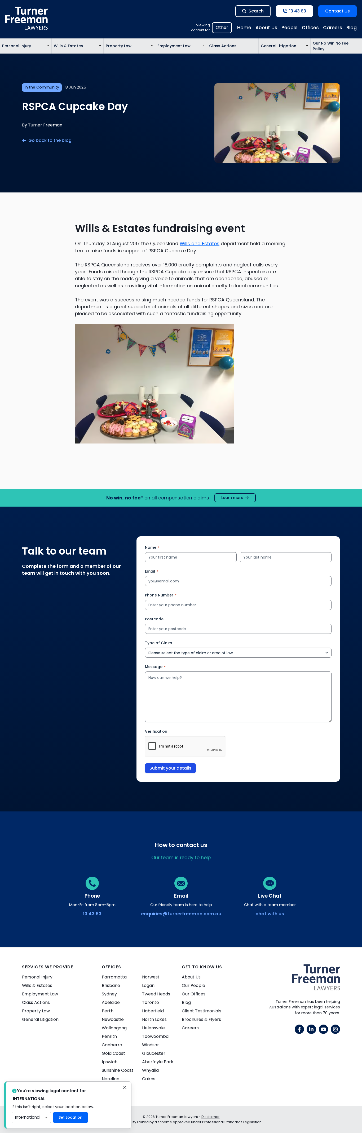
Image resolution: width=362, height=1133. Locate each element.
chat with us (269, 914)
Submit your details (170, 768)
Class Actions (222, 46)
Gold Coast (113, 1053)
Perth (107, 1011)
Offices (310, 27)
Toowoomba (155, 1036)
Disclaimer (210, 1116)
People (289, 27)
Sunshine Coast (118, 1070)
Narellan (110, 1079)
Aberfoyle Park (157, 1062)
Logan (148, 985)
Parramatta (114, 977)
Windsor (150, 1045)
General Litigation (278, 46)
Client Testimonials (201, 1011)
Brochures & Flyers (201, 1019)
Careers (332, 27)
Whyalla (150, 1070)
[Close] (125, 1088)
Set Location (70, 1117)
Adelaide (111, 1002)
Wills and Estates (199, 243)
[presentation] (185, 746)
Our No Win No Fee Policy (330, 46)
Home (244, 27)
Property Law (118, 46)
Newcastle (113, 1019)
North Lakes (154, 1019)
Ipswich (109, 1062)
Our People (193, 985)
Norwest (151, 977)
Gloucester (153, 1053)
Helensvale (153, 1028)
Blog (351, 27)
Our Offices (193, 994)
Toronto (150, 1002)
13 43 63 (92, 914)
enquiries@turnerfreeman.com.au (181, 914)
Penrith (109, 1036)
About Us (266, 27)
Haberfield (153, 1011)
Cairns (148, 1079)
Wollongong (114, 1028)
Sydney (109, 994)
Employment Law (174, 46)
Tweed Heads (156, 994)
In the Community (42, 87)
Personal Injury (16, 46)
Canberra (112, 1045)
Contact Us (337, 11)
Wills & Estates (68, 46)
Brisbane (111, 985)
